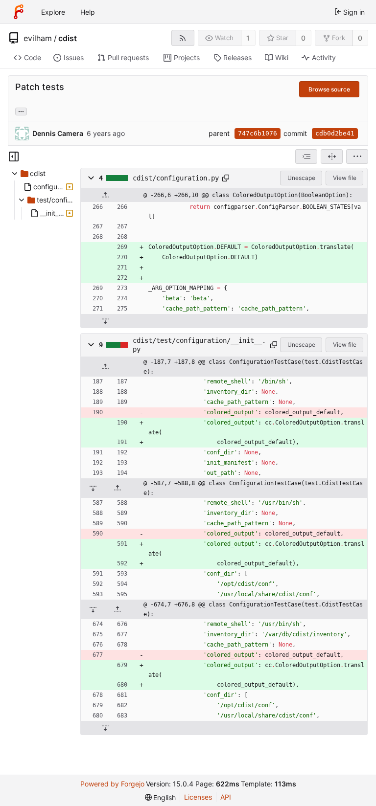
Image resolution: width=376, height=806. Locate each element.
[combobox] (306, 156)
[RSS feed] (182, 38)
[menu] (357, 156)
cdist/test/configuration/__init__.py (199, 344)
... (21, 110)
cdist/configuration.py (176, 178)
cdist (67, 38)
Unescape (301, 177)
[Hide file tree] (14, 156)
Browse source (329, 89)
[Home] (18, 12)
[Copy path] (226, 178)
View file (344, 177)
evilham (38, 38)
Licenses (198, 797)
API (225, 797)
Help (87, 12)
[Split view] (332, 156)
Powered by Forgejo (112, 784)
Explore (53, 12)
